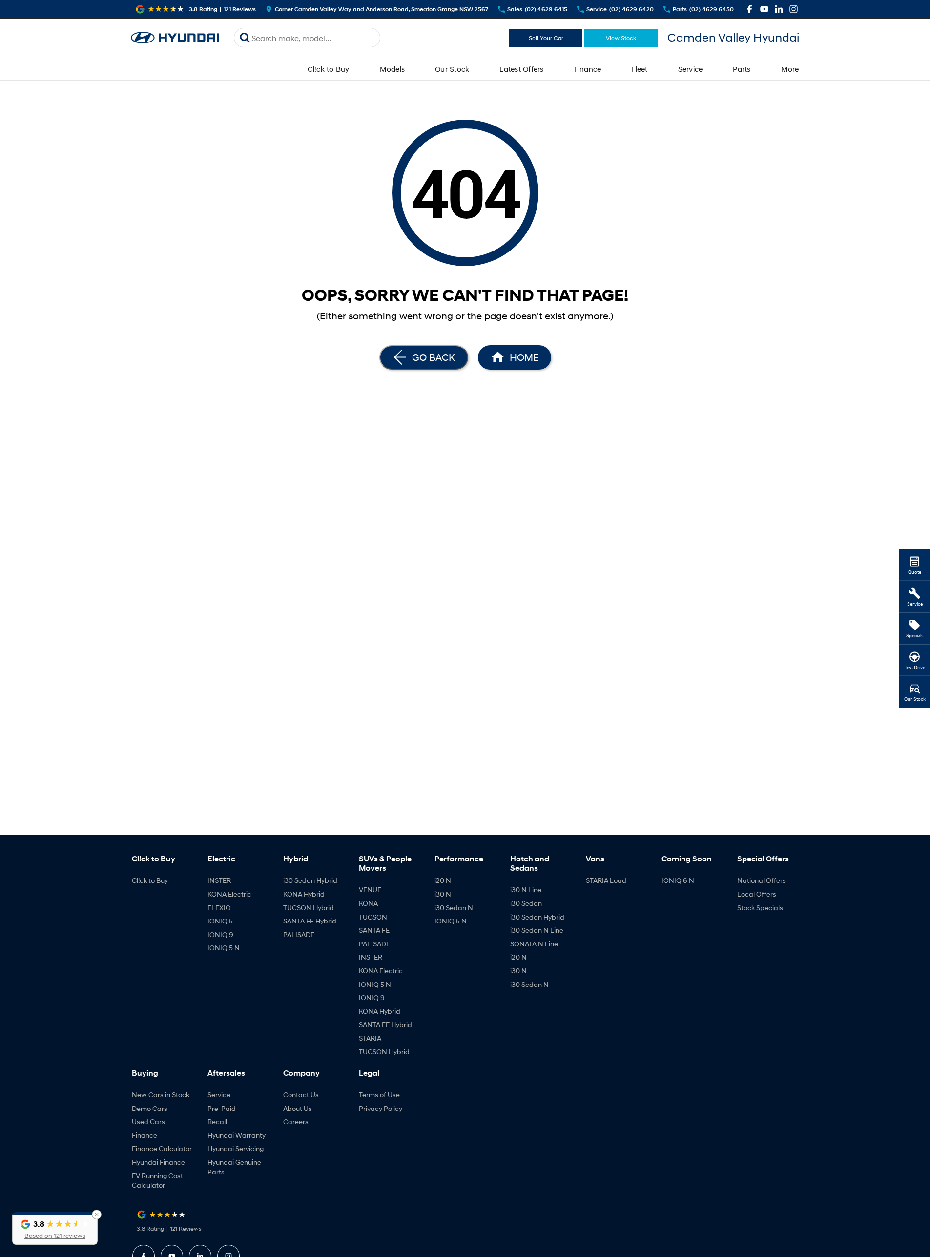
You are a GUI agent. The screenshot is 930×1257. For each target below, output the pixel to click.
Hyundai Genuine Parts (234, 1167)
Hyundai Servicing (235, 1148)
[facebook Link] (750, 9)
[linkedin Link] (779, 9)
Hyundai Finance (158, 1162)
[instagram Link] (793, 9)
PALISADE (298, 934)
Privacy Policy (380, 1108)
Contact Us (301, 1094)
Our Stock (452, 68)
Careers (296, 1121)
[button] (55, 1228)
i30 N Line (525, 889)
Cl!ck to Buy (329, 68)
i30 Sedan (526, 903)
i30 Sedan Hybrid (310, 880)
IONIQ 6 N (677, 880)
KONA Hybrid (304, 894)
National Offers (761, 880)
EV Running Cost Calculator (157, 1181)
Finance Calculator (162, 1148)
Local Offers (756, 894)
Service (690, 68)
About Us (297, 1108)
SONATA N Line (534, 944)
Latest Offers (521, 68)
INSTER (219, 880)
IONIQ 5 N (223, 947)
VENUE (370, 889)
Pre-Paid (221, 1108)
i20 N (442, 880)
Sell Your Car (546, 38)
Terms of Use (379, 1094)
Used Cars (148, 1121)
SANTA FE (374, 930)
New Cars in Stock (160, 1094)
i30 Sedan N (453, 907)
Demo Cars (149, 1108)
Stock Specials (760, 907)
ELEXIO (219, 907)
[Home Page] (175, 38)
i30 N (442, 894)
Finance (587, 68)
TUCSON (373, 917)
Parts (741, 68)
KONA (368, 903)
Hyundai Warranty (236, 1135)
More (790, 68)
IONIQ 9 (220, 934)
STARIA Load (606, 880)
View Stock (621, 38)
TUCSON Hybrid (308, 907)
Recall (217, 1121)
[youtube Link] (764, 9)
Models (392, 68)
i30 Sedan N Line (536, 930)
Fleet (639, 68)
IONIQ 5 (220, 921)
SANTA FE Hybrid (309, 921)
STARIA (370, 1038)
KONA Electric (229, 894)
